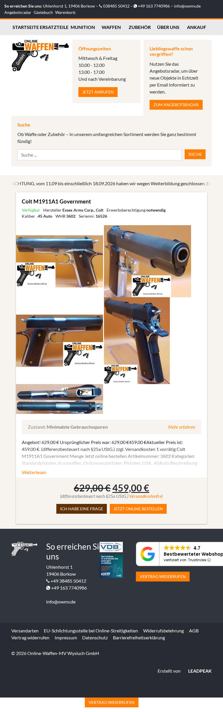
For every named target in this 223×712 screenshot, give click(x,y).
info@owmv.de (187, 5)
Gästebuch (43, 12)
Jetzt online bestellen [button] (138, 508)
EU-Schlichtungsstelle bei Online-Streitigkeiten (91, 630)
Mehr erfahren (181, 427)
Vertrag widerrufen (163, 576)
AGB (194, 630)
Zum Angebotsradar (176, 104)
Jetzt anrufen (98, 91)
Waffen (111, 27)
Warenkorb (65, 12)
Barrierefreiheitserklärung (139, 637)
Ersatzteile (54, 27)
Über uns (168, 27)
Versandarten (25, 630)
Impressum (66, 637)
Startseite (25, 27)
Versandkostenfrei (146, 496)
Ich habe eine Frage (81, 508)
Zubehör (140, 27)
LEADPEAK (199, 671)
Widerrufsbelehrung (163, 630)
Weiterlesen (34, 472)
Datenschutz (95, 637)
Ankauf (196, 27)
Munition (83, 27)
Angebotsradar (17, 12)
